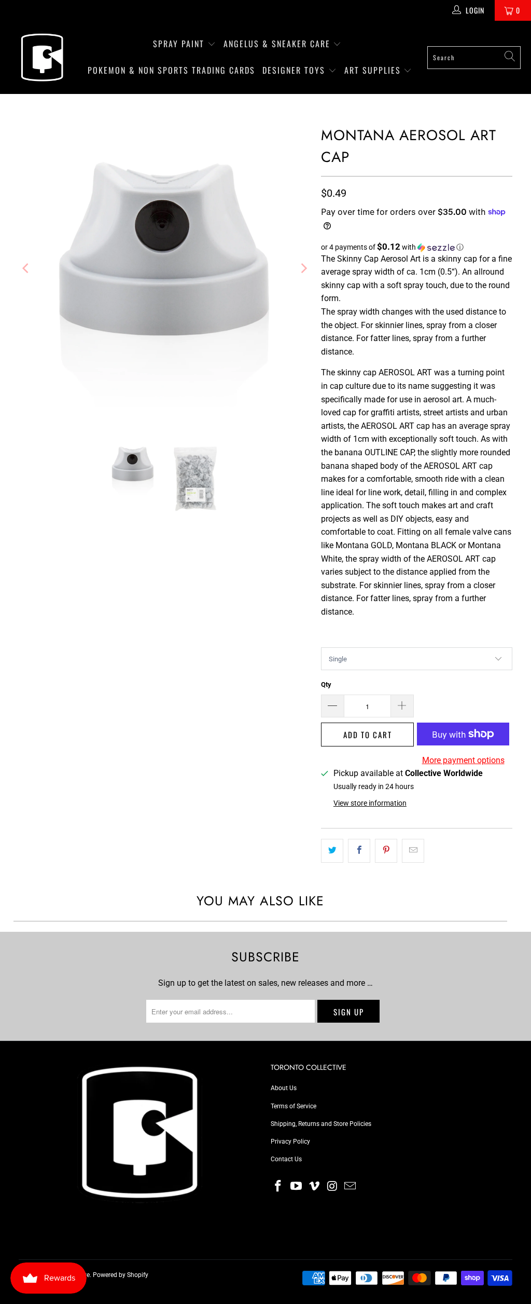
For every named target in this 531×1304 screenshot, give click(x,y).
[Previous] (26, 268)
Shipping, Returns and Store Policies (321, 1124)
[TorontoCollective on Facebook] (278, 1186)
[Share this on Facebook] (359, 851)
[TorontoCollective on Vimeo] (314, 1186)
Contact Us (286, 1159)
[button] (416, 247)
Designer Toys (295, 70)
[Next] (303, 268)
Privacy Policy (290, 1141)
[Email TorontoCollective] (350, 1186)
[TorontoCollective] (41, 57)
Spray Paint (180, 43)
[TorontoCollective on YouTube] (296, 1186)
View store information (370, 803)
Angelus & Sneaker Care (276, 43)
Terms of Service (293, 1106)
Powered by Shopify (120, 1275)
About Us (284, 1088)
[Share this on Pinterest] (386, 851)
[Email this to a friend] (413, 851)
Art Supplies (374, 70)
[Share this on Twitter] (332, 851)
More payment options (463, 760)
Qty (326, 684)
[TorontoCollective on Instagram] (332, 1186)
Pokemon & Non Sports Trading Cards (171, 70)
